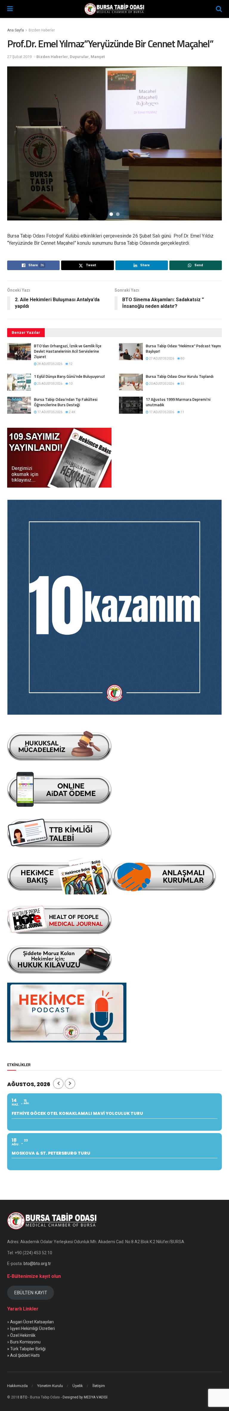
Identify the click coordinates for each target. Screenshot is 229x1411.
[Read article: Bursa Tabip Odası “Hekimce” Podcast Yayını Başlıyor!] (131, 351)
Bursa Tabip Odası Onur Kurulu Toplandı (179, 376)
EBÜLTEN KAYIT (30, 1293)
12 (70, 364)
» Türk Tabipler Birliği (26, 1348)
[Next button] (210, 143)
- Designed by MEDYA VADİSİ (84, 1397)
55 (182, 383)
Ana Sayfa (15, 30)
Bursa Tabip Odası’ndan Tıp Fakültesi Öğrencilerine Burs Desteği (66, 402)
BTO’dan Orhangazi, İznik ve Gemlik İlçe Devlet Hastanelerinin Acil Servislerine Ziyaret (67, 351)
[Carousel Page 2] (118, 214)
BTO (23, 1397)
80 (182, 358)
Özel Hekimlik (22, 1335)
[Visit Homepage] (114, 9)
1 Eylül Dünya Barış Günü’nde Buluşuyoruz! (69, 376)
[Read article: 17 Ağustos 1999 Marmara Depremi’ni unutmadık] (131, 405)
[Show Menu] (10, 9)
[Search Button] (219, 9)
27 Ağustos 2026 (161, 358)
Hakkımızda (17, 1385)
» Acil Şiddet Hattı (23, 1355)
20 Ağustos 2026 (161, 383)
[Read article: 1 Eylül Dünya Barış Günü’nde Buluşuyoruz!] (19, 382)
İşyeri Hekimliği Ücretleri (32, 1328)
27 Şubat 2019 (19, 56)
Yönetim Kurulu (50, 1385)
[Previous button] (19, 143)
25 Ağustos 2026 (49, 383)
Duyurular (79, 56)
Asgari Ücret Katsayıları (32, 1321)
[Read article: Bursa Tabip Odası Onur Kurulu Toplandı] (131, 382)
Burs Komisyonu (25, 1342)
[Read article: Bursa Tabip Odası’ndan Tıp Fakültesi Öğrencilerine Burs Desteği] (19, 405)
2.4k (71, 412)
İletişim (98, 1385)
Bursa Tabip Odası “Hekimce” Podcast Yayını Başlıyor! (183, 348)
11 (182, 412)
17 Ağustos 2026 (49, 412)
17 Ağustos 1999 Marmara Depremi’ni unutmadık (178, 402)
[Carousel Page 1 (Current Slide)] (111, 214)
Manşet (98, 56)
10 (70, 383)
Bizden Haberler (42, 30)
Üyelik (77, 1385)
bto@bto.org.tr (37, 1263)
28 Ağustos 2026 (49, 364)
